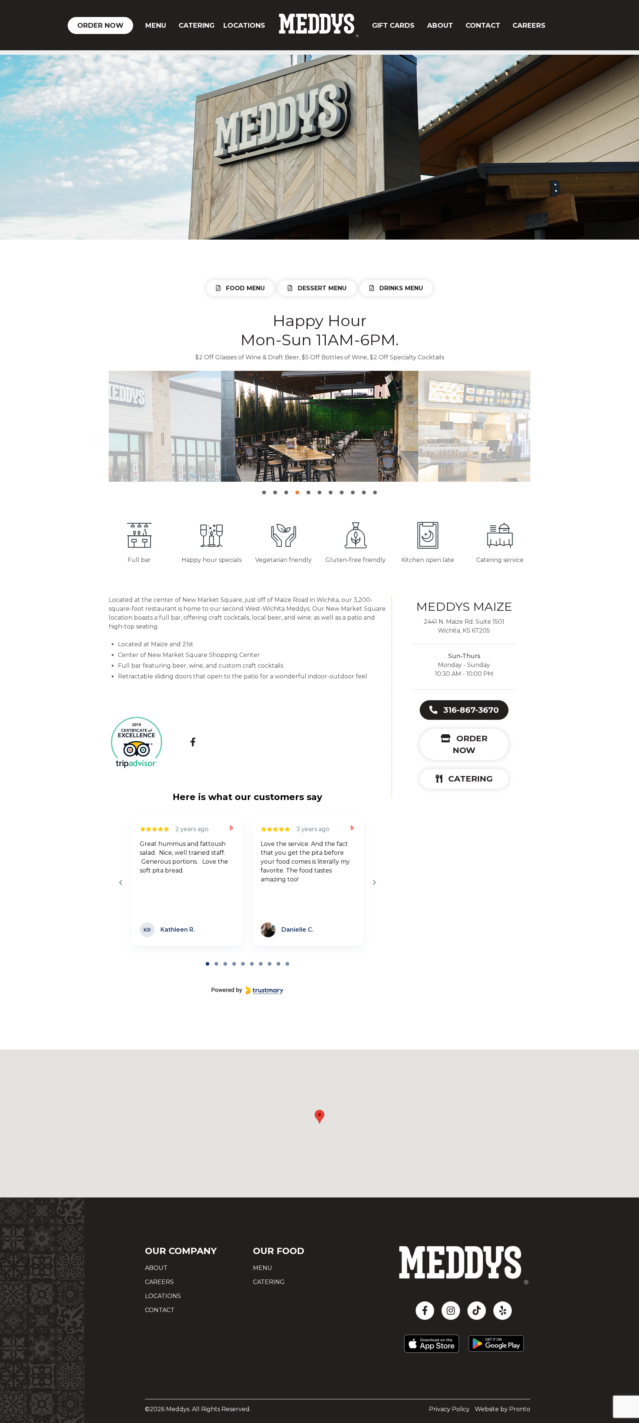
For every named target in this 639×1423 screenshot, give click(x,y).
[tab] (207, 963)
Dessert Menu (321, 288)
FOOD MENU (244, 288)
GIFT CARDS (393, 25)
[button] (319, 1117)
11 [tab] (375, 487)
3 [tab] (286, 487)
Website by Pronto (502, 1409)
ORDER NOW (100, 25)
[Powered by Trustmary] (247, 990)
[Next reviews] (374, 882)
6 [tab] (319, 487)
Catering (196, 25)
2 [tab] (275, 487)
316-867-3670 (470, 710)
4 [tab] (297, 487)
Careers (529, 25)
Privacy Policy (449, 1409)
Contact (160, 1310)
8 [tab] (341, 487)
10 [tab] (364, 487)
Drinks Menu (400, 288)
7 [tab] (330, 487)
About (440, 25)
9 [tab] (352, 487)
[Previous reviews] (121, 882)
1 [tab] (264, 487)
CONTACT (483, 25)
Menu (155, 25)
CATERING (469, 779)
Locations (244, 25)
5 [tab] (308, 487)
